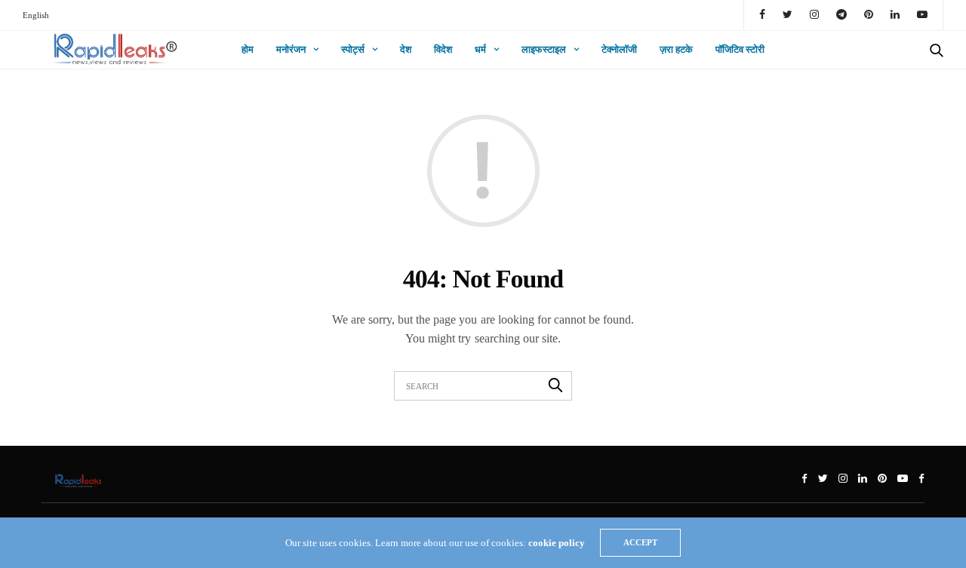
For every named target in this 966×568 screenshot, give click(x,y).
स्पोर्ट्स (353, 49)
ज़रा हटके (676, 49)
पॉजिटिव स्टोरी (739, 49)
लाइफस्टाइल (543, 49)
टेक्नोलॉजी (619, 49)
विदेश (443, 49)
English (36, 15)
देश (405, 49)
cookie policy (556, 542)
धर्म (480, 49)
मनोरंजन (291, 49)
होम (248, 49)
